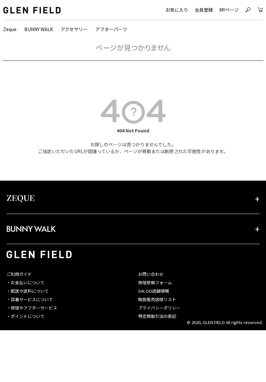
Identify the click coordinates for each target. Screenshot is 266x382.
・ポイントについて (25, 316)
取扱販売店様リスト (157, 299)
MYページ (229, 9)
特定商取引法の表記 (157, 316)
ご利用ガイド (19, 274)
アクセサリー (74, 29)
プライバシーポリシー (159, 308)
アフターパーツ (111, 29)
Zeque (10, 29)
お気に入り (176, 9)
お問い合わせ (150, 274)
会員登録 (204, 9)
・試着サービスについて (29, 299)
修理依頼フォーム (155, 282)
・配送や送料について (27, 291)
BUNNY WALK (38, 29)
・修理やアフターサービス (31, 308)
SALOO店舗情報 (153, 291)
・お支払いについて (25, 282)
